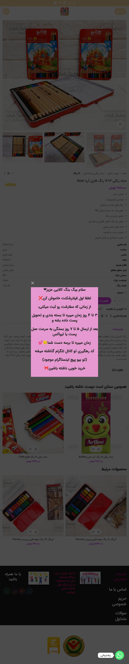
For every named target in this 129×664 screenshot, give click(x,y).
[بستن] (32, 283)
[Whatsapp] (119, 655)
